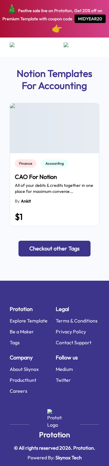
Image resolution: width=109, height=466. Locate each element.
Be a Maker (22, 332)
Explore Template (29, 321)
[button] (54, 248)
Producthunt (23, 380)
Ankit (26, 201)
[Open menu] (18, 47)
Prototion (54, 434)
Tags (15, 342)
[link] (27, 163)
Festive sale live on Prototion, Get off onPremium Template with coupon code (52, 19)
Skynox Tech (68, 457)
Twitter (63, 380)
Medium (64, 369)
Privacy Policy (71, 332)
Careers (18, 391)
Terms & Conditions (76, 321)
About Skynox (24, 369)
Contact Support (73, 342)
